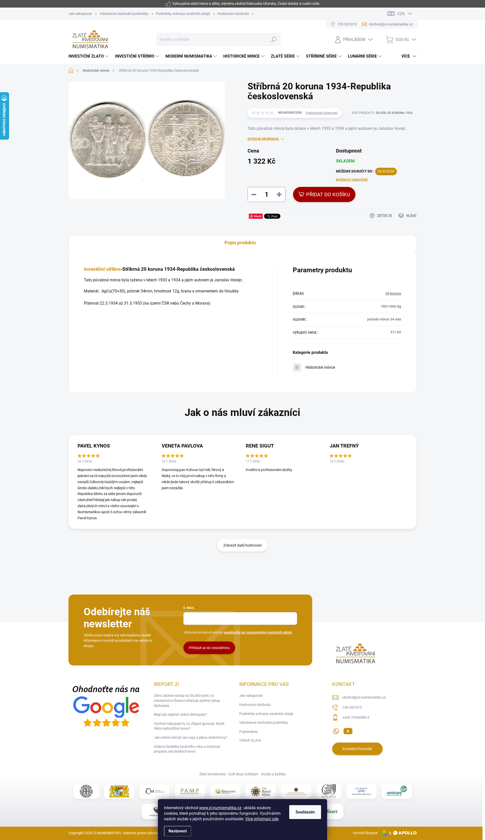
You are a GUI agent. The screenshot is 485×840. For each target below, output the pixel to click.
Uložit (258, 216)
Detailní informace (263, 139)
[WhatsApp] (336, 730)
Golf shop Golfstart (243, 774)
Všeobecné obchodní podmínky (124, 14)
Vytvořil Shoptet (365, 833)
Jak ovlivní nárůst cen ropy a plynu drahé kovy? (190, 737)
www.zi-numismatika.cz (220, 807)
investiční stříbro (102, 269)
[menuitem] (89, 56)
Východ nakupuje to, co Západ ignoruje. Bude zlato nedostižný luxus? (189, 726)
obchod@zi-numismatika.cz (364, 697)
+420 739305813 (355, 717)
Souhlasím (305, 812)
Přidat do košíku (328, 194)
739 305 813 (352, 707)
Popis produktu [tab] (240, 242)
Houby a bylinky (273, 774)
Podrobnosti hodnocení (322, 113)
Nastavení (177, 831)
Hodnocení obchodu (233, 14)
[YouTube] (348, 730)
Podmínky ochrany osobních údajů (183, 14)
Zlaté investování (212, 774)
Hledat (274, 39)
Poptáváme (248, 732)
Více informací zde (261, 819)
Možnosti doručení (352, 180)
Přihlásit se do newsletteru (209, 648)
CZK (401, 13)
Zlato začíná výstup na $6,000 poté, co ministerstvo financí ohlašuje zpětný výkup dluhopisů (187, 700)
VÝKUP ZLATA (250, 740)
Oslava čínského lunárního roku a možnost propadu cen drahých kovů (187, 749)
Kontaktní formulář (357, 749)
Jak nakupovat (80, 14)
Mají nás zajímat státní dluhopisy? (180, 714)
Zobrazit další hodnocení (242, 545)
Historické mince (320, 367)
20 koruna (393, 293)
